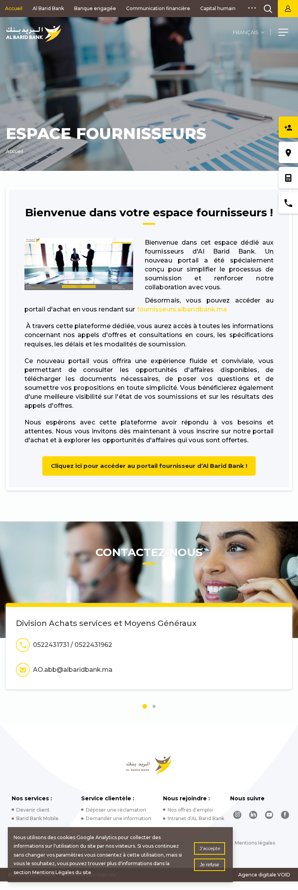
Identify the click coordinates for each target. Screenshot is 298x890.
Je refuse (209, 864)
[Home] (149, 765)
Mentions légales (255, 843)
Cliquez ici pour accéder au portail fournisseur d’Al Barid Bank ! (149, 465)
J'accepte (209, 848)
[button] (283, 33)
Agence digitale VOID (264, 875)
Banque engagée (95, 8)
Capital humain (218, 8)
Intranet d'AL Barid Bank (196, 818)
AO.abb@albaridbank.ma (73, 669)
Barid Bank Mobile (37, 818)
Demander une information (118, 818)
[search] (268, 8)
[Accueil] (33, 33)
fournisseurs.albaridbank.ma (182, 309)
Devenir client (33, 810)
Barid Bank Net (288, 8)
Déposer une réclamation (116, 810)
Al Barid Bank (48, 8)
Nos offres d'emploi (190, 810)
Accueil (14, 8)
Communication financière (158, 8)
